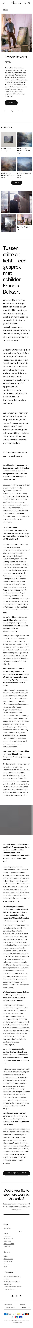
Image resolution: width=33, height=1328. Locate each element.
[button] (3, 3)
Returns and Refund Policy (12, 1281)
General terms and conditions (12, 1286)
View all (16, 182)
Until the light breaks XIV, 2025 (23, 150)
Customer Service (9, 1289)
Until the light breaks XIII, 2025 (7, 174)
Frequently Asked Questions (12, 1276)
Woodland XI (6, 149)
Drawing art (7, 1236)
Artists (5, 10)
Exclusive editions (9, 1244)
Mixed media (7, 1241)
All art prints (7, 1228)
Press (5, 1266)
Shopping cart (8, 1284)
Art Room (10, 1320)
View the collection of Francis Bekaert (16, 1173)
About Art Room (8, 1259)
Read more (11, 102)
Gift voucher (7, 1246)
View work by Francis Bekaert (14, 111)
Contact (6, 1264)
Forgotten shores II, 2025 (24, 174)
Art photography (8, 1238)
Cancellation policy (17, 1322)
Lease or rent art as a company (13, 1231)
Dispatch (6, 1279)
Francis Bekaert (23, 227)
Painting (7, 62)
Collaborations (8, 1261)
